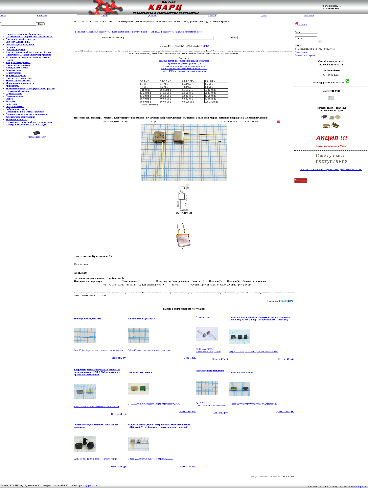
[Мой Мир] (289, 301)
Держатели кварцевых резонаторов (184, 63)
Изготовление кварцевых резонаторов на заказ (184, 68)
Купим (263, 15)
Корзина (302, 24)
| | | (37, 29)
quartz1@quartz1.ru (88, 485)
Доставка (152, 15)
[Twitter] (283, 301)
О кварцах (184, 58)
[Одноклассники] (286, 301)
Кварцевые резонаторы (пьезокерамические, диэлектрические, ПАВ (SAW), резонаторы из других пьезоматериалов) (144, 31)
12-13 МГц (210, 90)
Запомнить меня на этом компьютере (316, 49)
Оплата (104, 15)
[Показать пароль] (320, 41)
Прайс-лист (79, 31)
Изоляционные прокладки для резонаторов (184, 66)
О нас (3, 15)
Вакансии (309, 15)
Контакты (42, 15)
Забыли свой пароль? (305, 55)
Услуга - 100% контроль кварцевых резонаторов (184, 71)
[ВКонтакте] (280, 301)
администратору (359, 486)
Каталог (212, 15)
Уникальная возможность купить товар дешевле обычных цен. (331, 169)
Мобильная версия (37, 137)
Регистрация (301, 52)
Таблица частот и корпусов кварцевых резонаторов (184, 61)
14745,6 (206, 46)
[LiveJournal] (292, 301)
